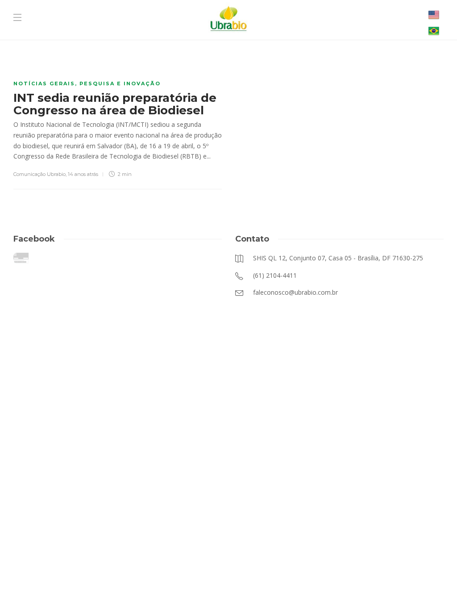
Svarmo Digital (318, 587)
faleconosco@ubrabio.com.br (206, 587)
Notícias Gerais (44, 83)
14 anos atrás (83, 174)
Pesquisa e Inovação (120, 83)
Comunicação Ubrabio (39, 174)
